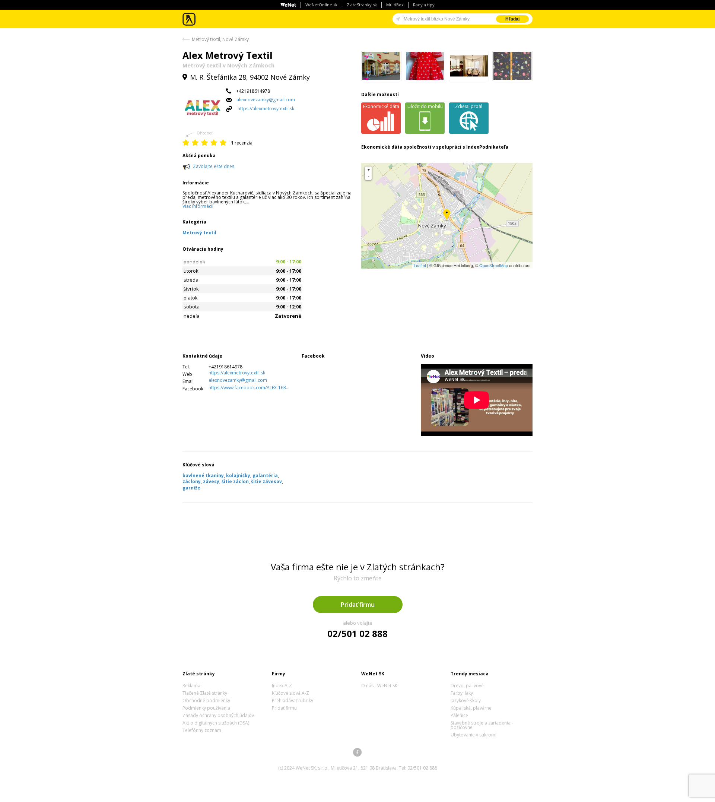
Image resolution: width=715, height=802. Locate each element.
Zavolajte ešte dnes (213, 166)
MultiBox (395, 4)
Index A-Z (282, 685)
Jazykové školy (466, 700)
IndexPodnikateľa (487, 147)
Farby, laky (462, 693)
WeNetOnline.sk (321, 4)
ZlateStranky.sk (362, 4)
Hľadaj (512, 19)
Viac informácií (197, 206)
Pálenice (459, 715)
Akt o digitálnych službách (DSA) (215, 723)
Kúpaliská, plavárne (471, 708)
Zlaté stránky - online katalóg (189, 19)
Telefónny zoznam (201, 730)
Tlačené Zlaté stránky (204, 693)
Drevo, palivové (467, 685)
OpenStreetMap (493, 265)
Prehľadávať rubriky (292, 700)
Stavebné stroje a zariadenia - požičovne (482, 725)
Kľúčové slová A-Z (290, 693)
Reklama (191, 685)
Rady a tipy (424, 4)
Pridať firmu (358, 604)
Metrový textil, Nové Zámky (220, 39)
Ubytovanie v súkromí (473, 735)
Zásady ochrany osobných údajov (218, 715)
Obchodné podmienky (206, 700)
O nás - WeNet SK (379, 685)
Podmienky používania (206, 708)
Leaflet (420, 265)
